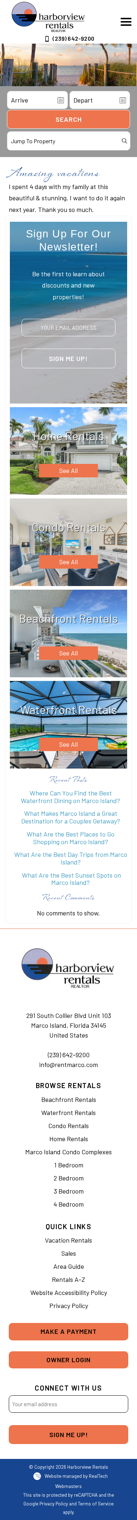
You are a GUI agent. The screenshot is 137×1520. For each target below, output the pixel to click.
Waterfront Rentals (68, 1112)
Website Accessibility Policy (68, 1292)
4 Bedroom (68, 1204)
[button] (126, 22)
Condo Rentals (68, 1126)
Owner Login (68, 1360)
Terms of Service (96, 1503)
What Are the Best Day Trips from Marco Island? (70, 858)
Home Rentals (68, 1139)
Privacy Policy (68, 1306)
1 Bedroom (68, 1165)
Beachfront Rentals (68, 1099)
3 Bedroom (69, 1191)
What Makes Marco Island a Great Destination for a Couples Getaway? (70, 817)
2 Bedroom (69, 1178)
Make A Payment (69, 1331)
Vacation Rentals (68, 1240)
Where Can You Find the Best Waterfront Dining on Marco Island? (70, 797)
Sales (68, 1253)
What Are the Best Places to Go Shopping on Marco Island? (70, 838)
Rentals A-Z (68, 1279)
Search (69, 119)
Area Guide (68, 1266)
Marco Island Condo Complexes (68, 1152)
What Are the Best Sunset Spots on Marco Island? (70, 879)
